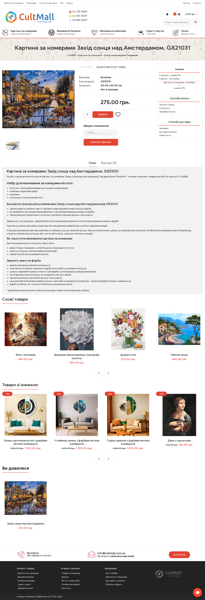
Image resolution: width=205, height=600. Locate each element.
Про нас (186, 3)
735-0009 (79, 11)
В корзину (28, 534)
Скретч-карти (24, 584)
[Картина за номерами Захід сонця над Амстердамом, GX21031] (38, 99)
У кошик (28, 365)
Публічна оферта (114, 584)
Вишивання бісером (68, 32)
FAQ (61, 3)
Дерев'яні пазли (25, 588)
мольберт (190, 82)
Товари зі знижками (71, 573)
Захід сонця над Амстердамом (25, 523)
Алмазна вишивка (26, 580)
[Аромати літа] (128, 329)
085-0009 (79, 20)
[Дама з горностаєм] (179, 414)
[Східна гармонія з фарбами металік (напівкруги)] (128, 414)
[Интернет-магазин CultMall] (29, 17)
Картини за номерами (13, 3)
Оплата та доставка (48, 3)
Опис (92, 163)
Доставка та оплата (115, 580)
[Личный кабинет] (167, 14)
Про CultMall (111, 573)
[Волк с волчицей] (26, 329)
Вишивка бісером (26, 577)
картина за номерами (173, 82)
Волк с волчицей (25, 354)
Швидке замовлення (96, 125)
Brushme (106, 77)
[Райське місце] (179, 329)
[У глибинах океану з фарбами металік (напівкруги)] (77, 414)
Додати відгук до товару (111, 66)
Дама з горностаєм (179, 440)
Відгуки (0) (108, 163)
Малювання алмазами (113, 32)
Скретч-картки (155, 32)
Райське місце (179, 354)
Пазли (188, 32)
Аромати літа (128, 354)
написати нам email (122, 556)
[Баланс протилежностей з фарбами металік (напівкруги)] (26, 414)
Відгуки (69, 3)
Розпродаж (31, 3)
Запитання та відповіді (116, 577)
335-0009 (79, 15)
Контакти (197, 3)
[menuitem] (25, 32)
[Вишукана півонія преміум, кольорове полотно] (77, 329)
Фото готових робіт (71, 580)
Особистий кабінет (71, 584)
